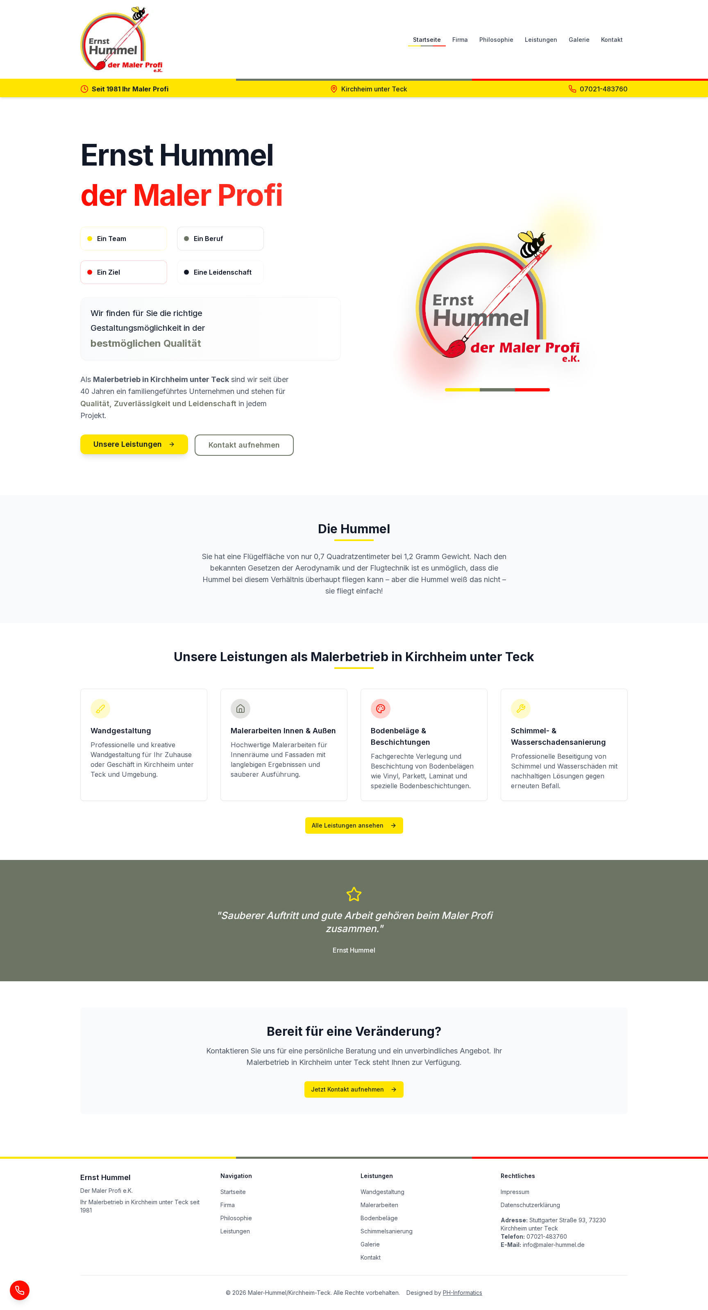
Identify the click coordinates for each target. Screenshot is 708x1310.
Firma (460, 39)
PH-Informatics (462, 1292)
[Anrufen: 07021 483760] (20, 1290)
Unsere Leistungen (127, 444)
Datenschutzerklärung (530, 1204)
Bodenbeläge (379, 1217)
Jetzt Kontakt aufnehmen (347, 1089)
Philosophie (496, 39)
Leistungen (541, 39)
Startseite (427, 39)
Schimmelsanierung (387, 1231)
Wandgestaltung (382, 1191)
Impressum (515, 1191)
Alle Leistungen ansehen (348, 825)
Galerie (579, 39)
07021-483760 (604, 89)
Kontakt (612, 39)
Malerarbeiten (379, 1204)
